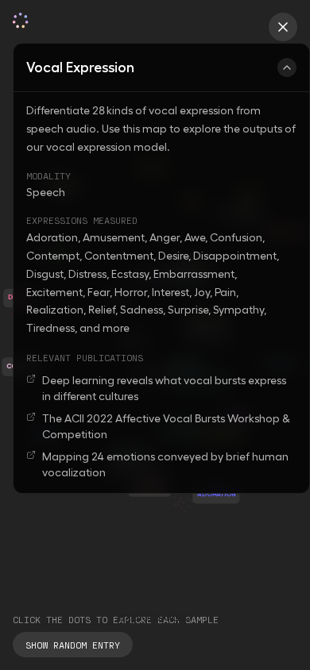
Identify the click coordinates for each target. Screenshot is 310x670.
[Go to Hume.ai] (283, 27)
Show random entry (72, 644)
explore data (155, 616)
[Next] (219, 625)
